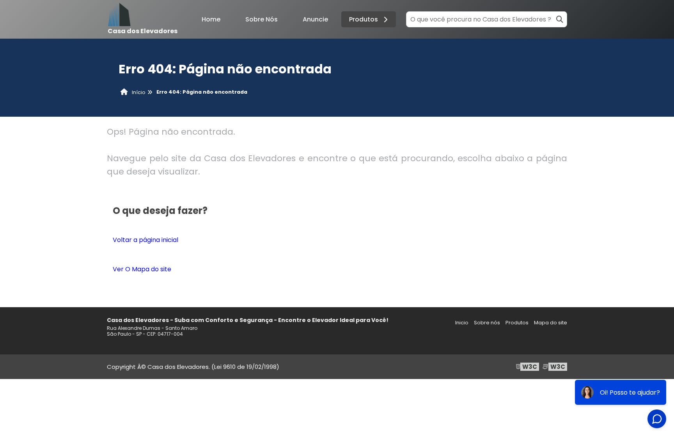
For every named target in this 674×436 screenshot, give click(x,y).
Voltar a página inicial (145, 239)
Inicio (461, 322)
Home (211, 19)
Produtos (363, 19)
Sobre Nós (261, 19)
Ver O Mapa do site (142, 269)
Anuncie (315, 19)
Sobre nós (487, 322)
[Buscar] (559, 19)
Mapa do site (550, 322)
